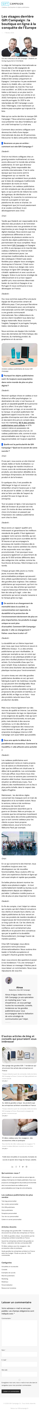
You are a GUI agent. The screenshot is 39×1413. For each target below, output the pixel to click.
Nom (4, 1350)
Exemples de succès (8, 1273)
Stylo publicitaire (7, 1210)
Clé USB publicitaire (8, 1207)
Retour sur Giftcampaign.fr (19, 1408)
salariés (33, 1160)
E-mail (4, 1360)
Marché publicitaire (8, 1276)
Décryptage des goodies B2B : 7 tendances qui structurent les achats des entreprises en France (19, 1068)
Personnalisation (7, 1285)
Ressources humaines (9, 1288)
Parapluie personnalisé (9, 1213)
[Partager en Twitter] (23, 1167)
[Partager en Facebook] (19, 1167)
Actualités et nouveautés (19, 1157)
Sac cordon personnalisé (10, 1204)
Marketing (5, 1279)
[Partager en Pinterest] (27, 1167)
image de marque (24, 1160)
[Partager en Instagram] (16, 1167)
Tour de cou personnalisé (10, 1216)
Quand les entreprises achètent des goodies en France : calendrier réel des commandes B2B (18, 1242)
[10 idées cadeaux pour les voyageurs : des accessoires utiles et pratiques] (19, 1134)
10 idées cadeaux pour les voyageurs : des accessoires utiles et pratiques (17, 1139)
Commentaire (7, 1318)
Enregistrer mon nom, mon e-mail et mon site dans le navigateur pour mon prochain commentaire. (19, 1384)
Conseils (4, 1269)
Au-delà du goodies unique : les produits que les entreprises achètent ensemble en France (19, 1104)
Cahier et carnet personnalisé (11, 1219)
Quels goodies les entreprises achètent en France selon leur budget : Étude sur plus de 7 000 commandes (18, 1253)
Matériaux (5, 1282)
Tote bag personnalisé (9, 1201)
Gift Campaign (18, 245)
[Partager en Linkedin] (12, 1167)
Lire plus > (5, 1081)
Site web (4, 1370)
